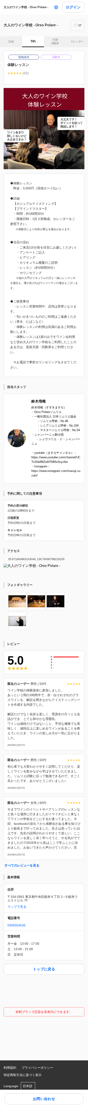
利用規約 (10, 1067)
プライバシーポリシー (37, 1067)
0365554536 (16, 925)
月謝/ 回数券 (55, 41)
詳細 (11, 41)
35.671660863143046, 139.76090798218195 (36, 559)
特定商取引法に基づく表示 (23, 1075)
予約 (33, 41)
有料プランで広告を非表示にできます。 (44, 1012)
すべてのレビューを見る (22, 865)
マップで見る (16, 906)
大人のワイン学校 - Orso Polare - (26, 7)
